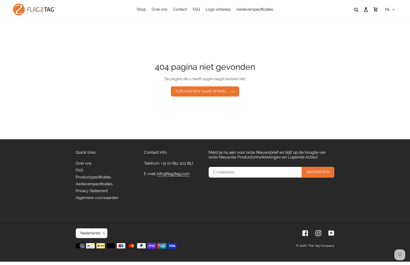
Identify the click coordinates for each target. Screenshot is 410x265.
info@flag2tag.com (173, 174)
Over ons (84, 163)
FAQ (79, 170)
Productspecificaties (93, 177)
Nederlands (90, 233)
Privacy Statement (92, 191)
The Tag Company (321, 245)
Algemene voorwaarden (97, 197)
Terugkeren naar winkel (201, 91)
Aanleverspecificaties (94, 184)
